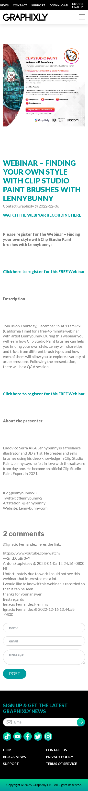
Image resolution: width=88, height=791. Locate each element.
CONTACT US (56, 750)
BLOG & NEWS (14, 757)
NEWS (4, 5)
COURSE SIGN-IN (78, 5)
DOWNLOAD (59, 5)
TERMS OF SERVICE (61, 764)
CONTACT (20, 5)
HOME (8, 750)
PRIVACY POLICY (59, 757)
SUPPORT (38, 5)
